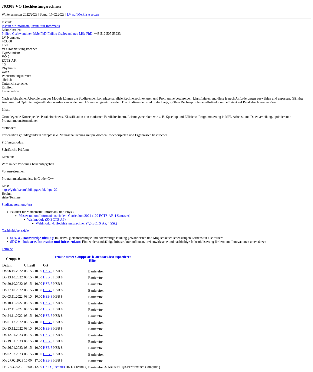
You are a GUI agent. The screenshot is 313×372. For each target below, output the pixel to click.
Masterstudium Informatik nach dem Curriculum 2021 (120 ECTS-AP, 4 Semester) (74, 215)
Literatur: (8, 157)
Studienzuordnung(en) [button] (17, 204)
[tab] (156, 205)
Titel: (5, 45)
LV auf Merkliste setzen (83, 14)
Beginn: (7, 193)
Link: (5, 186)
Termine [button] (7, 249)
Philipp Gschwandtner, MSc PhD (24, 33)
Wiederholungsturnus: (16, 76)
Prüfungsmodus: (13, 142)
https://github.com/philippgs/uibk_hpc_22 (29, 189)
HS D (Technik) (54, 367)
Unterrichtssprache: (15, 83)
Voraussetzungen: (13, 171)
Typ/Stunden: (11, 53)
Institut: (7, 22)
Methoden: (9, 128)
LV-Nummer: (11, 37)
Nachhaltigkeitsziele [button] (15, 230)
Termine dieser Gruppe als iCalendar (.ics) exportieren (92, 257)
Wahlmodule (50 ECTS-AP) (46, 219)
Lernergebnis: (11, 91)
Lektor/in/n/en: (12, 30)
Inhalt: (6, 109)
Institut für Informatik (16, 26)
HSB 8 (47, 271)
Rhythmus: (9, 68)
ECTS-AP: (9, 60)
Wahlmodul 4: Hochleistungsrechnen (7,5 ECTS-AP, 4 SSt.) (76, 223)
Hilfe (92, 260)
